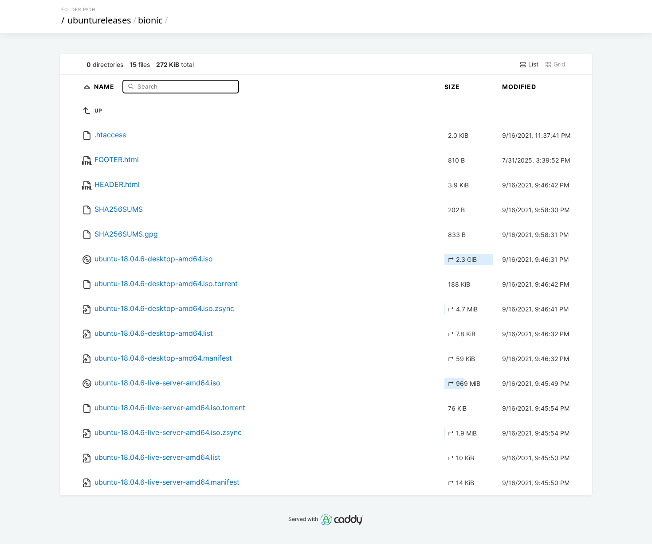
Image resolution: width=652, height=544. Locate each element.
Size (452, 86)
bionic (150, 20)
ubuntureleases (99, 20)
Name (105, 86)
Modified (519, 86)
